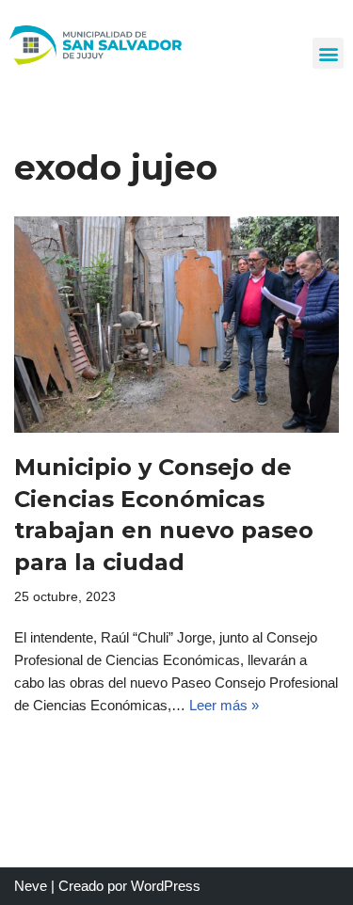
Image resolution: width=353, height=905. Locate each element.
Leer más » (224, 705)
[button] (328, 53)
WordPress (166, 886)
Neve (30, 886)
